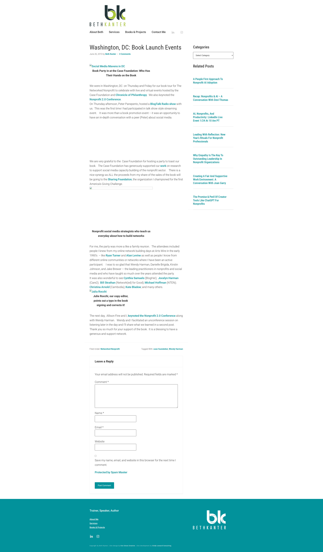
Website (99, 441)
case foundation (160, 349)
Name (99, 413)
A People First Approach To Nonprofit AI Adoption (208, 80)
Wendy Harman (176, 349)
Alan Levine (133, 255)
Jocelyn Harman (168, 278)
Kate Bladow (133, 287)
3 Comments (125, 54)
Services (93, 523)
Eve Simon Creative (128, 546)
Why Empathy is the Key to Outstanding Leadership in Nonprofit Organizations (208, 159)
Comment (102, 382)
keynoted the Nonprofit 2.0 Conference (152, 315)
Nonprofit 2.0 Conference (105, 99)
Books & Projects (97, 527)
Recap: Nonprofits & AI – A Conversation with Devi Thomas (210, 98)
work (163, 165)
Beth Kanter (161, 15)
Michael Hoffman (155, 282)
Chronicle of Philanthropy (131, 95)
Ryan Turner (113, 255)
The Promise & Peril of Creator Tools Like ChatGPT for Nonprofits (209, 200)
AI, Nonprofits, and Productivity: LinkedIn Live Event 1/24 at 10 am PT (207, 117)
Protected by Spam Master (111, 472)
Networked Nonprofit (110, 349)
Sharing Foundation (120, 179)
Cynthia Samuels (134, 278)
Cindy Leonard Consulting (161, 546)
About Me (94, 519)
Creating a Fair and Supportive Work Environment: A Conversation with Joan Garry (210, 180)
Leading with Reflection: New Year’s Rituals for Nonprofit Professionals (209, 138)
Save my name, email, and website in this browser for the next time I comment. (135, 462)
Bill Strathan (107, 282)
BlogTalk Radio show (163, 104)
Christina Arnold (100, 287)
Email (99, 427)
